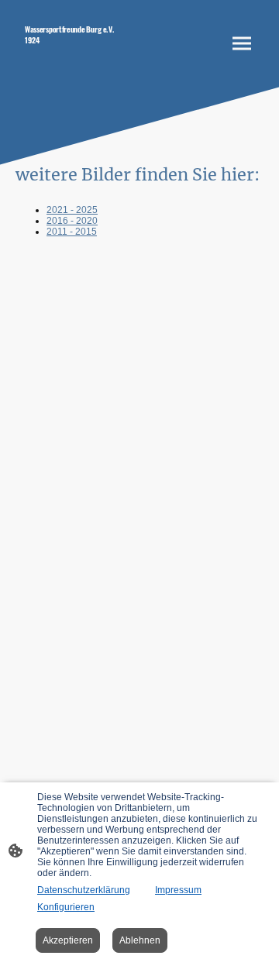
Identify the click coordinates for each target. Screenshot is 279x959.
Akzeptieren (68, 940)
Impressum (178, 890)
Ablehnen (139, 940)
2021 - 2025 (72, 210)
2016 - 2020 (72, 220)
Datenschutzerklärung (83, 890)
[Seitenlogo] (76, 64)
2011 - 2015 (71, 231)
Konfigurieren (66, 907)
